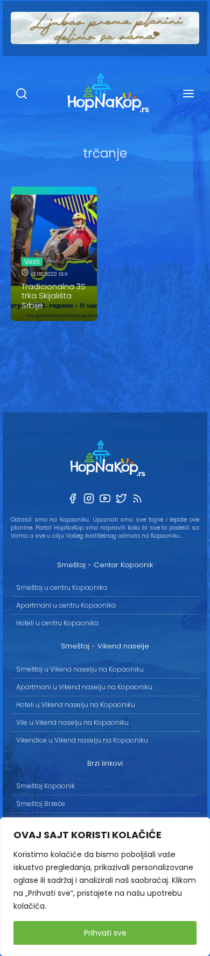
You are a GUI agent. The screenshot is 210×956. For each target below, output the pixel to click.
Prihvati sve (105, 933)
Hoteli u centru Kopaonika (57, 622)
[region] (105, 886)
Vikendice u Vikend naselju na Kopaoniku (82, 740)
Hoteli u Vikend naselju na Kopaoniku (75, 704)
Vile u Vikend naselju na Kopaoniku (72, 722)
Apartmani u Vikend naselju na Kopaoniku (84, 686)
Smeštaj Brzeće (40, 803)
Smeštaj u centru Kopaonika (61, 587)
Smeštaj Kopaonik (45, 785)
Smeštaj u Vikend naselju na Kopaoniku (80, 669)
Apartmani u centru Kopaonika (66, 605)
